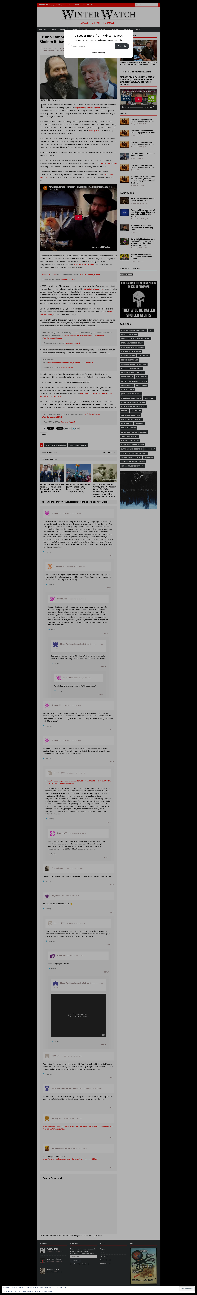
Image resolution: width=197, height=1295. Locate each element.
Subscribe (122, 46)
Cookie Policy (47, 1291)
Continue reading (98, 53)
